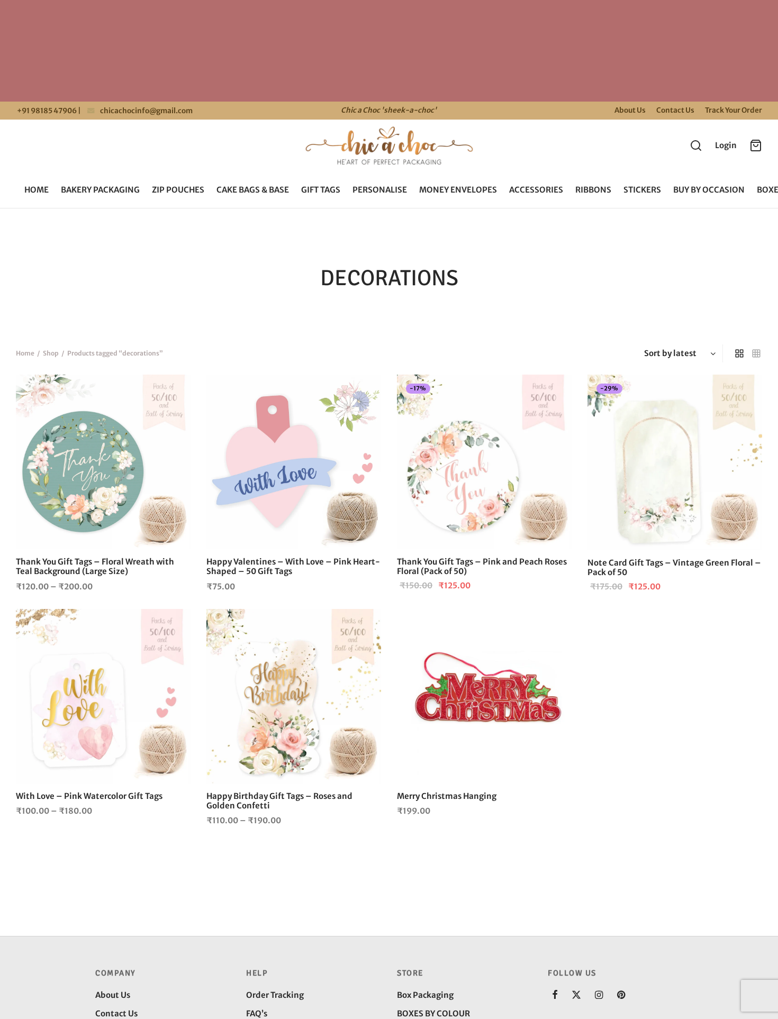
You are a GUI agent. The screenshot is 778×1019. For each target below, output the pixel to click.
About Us (630, 110)
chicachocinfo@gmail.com (146, 110)
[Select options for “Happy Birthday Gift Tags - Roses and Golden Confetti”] (363, 626)
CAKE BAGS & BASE (252, 190)
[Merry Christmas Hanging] (484, 696)
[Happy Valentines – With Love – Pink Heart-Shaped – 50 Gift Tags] (293, 462)
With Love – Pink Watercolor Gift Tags (89, 796)
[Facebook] (555, 995)
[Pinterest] (621, 995)
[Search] (696, 145)
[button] (363, 393)
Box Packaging (425, 995)
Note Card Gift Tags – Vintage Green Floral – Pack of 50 (674, 567)
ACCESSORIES (536, 190)
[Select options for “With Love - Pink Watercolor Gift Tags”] (172, 626)
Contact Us (675, 110)
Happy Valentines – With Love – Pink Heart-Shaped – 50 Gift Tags (293, 566)
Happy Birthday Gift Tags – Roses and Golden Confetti (279, 801)
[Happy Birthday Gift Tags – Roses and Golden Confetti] (293, 696)
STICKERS (642, 190)
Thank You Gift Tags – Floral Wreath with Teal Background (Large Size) (95, 566)
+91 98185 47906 (46, 110)
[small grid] (756, 353)
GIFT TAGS (320, 190)
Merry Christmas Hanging (446, 796)
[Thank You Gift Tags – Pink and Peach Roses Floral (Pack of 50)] (484, 462)
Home (36, 190)
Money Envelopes (458, 190)
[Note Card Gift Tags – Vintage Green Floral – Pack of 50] (674, 462)
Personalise (379, 190)
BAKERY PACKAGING (100, 190)
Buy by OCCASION (709, 190)
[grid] (739, 353)
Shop (51, 353)
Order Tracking (275, 995)
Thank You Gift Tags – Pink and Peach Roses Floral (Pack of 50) (482, 566)
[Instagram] (599, 995)
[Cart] (755, 145)
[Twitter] (576, 995)
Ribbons (593, 190)
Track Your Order (733, 110)
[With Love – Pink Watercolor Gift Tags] (103, 696)
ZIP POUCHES (178, 190)
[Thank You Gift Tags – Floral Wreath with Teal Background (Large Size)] (103, 462)
